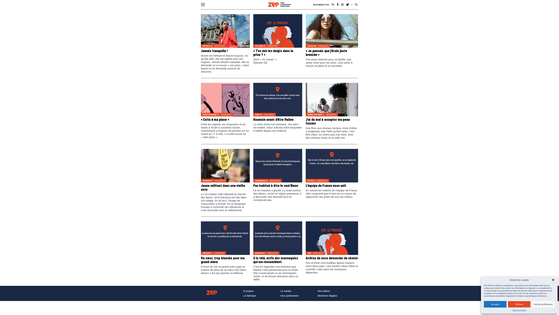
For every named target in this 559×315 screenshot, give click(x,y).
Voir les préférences (543, 304)
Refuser (519, 304)
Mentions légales (519, 310)
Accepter (495, 304)
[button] (553, 279)
